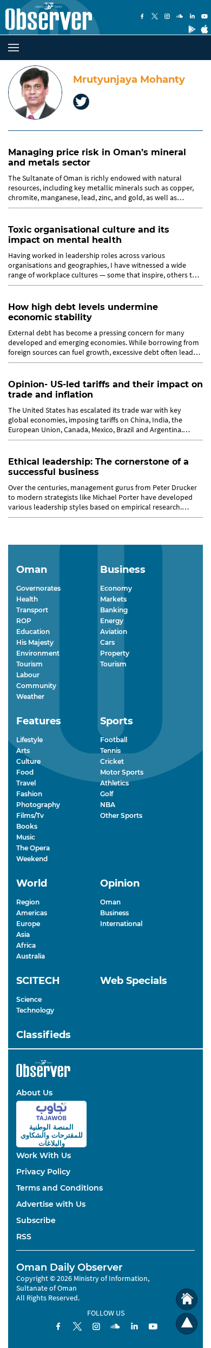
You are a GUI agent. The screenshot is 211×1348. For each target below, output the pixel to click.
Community (36, 686)
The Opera (33, 848)
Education (33, 631)
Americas (31, 913)
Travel (26, 783)
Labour (27, 675)
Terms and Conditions (59, 1188)
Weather (30, 696)
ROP (23, 621)
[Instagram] (167, 17)
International (121, 924)
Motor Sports (121, 772)
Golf (106, 794)
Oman (110, 902)
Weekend (32, 859)
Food (25, 772)
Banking (114, 610)
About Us (34, 1093)
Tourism (29, 664)
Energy (111, 621)
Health (27, 599)
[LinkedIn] (192, 17)
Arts (23, 750)
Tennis (110, 750)
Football (113, 740)
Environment (38, 653)
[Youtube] (204, 17)
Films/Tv (30, 815)
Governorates (38, 588)
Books (26, 826)
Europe (28, 924)
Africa (26, 945)
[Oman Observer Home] (186, 1299)
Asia (23, 934)
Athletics (114, 783)
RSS (23, 1236)
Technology (35, 1010)
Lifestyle (29, 740)
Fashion (29, 794)
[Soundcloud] (179, 17)
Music (25, 837)
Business (114, 913)
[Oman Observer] (46, 17)
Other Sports (121, 815)
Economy (116, 588)
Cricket (112, 761)
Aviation (113, 631)
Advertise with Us (50, 1204)
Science (29, 999)
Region (27, 902)
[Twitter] (154, 17)
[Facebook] (142, 17)
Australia (30, 956)
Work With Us (43, 1155)
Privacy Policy (43, 1172)
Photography (38, 805)
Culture (28, 761)
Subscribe (36, 1220)
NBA (107, 805)
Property (114, 653)
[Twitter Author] (81, 103)
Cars (107, 642)
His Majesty (35, 642)
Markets (113, 599)
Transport (32, 610)
